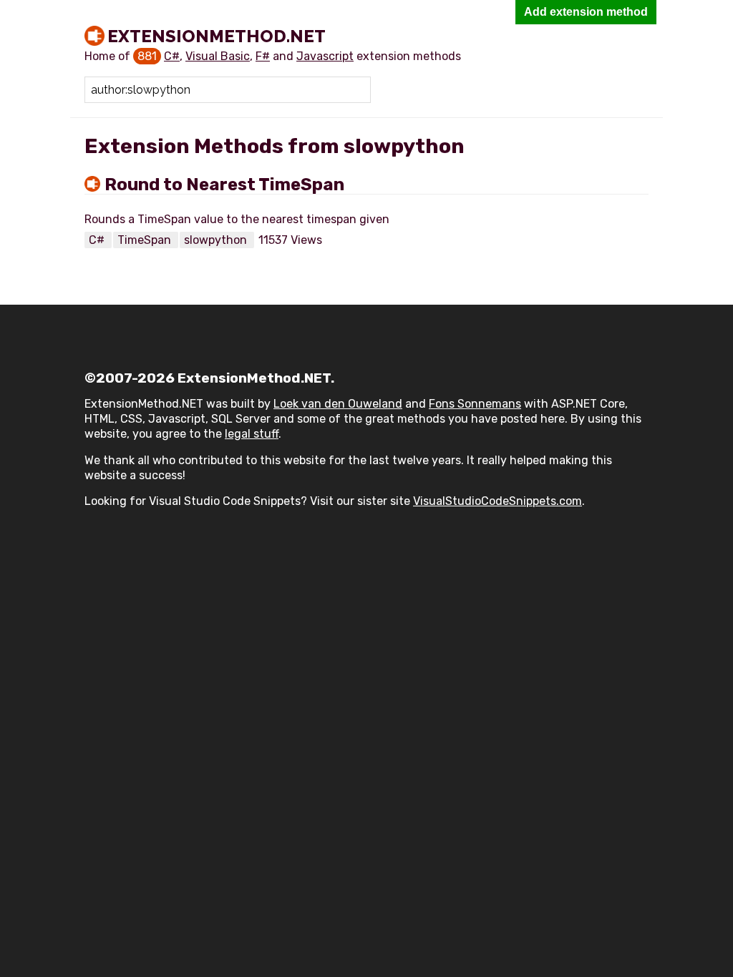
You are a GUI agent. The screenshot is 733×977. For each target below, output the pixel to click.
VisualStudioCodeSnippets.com (497, 501)
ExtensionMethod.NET (216, 36)
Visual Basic (217, 56)
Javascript (325, 56)
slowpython (217, 240)
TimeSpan (145, 240)
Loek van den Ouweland (337, 404)
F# (263, 56)
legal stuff (251, 434)
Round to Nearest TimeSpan (224, 185)
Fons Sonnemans (475, 404)
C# (172, 56)
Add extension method (586, 12)
